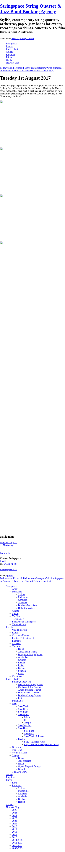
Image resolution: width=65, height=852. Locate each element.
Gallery (9, 51)
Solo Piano (23, 711)
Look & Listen (13, 49)
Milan (27, 717)
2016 (14, 837)
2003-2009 (17, 848)
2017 (14, 834)
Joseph (27, 722)
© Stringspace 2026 (8, 570)
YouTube (16, 616)
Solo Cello (23, 709)
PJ (25, 720)
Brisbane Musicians (27, 605)
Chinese (22, 660)
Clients (15, 610)
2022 (14, 821)
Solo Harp (23, 728)
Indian (21, 673)
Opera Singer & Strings (29, 766)
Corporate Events (20, 635)
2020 (14, 826)
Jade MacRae (24, 761)
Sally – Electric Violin (34, 741)
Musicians (17, 591)
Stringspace (11, 43)
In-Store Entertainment (23, 638)
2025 (14, 812)
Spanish (22, 670)
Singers (15, 755)
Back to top (5, 553)
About (15, 589)
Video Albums (19, 624)
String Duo (17, 700)
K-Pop (21, 668)
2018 (14, 831)
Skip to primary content (22, 38)
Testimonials (18, 619)
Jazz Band (17, 750)
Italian (21, 665)
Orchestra (16, 747)
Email (3, 561)
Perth (20, 698)
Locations (16, 785)
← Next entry (6, 545)
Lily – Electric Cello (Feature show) (41, 744)
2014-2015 (17, 840)
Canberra (22, 600)
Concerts (16, 643)
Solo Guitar (23, 714)
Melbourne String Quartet (30, 684)
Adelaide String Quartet (29, 690)
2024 (14, 815)
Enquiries (10, 54)
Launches (16, 640)
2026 (14, 810)
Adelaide (22, 602)
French (21, 662)
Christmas (17, 676)
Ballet (21, 649)
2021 (14, 823)
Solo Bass (29, 733)
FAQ (14, 782)
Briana (21, 758)
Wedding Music (19, 630)
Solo (14, 703)
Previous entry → (8, 542)
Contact (9, 60)
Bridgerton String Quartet (30, 654)
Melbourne (23, 597)
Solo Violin (23, 706)
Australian (23, 657)
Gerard (21, 769)
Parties (15, 632)
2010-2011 (17, 845)
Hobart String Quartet (28, 692)
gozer (10, 575)
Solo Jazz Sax (24, 725)
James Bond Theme (27, 651)
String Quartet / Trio (21, 681)
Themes (16, 646)
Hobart (21, 801)
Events (9, 46)
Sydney (21, 594)
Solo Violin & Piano (34, 736)
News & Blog (12, 62)
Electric (21, 739)
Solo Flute (29, 731)
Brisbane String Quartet (29, 695)
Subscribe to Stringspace (24, 621)
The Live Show (19, 771)
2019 (14, 829)
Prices (9, 57)
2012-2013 (17, 842)
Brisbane (22, 799)
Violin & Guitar (19, 752)
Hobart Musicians (26, 608)
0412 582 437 (10, 563)
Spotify (15, 613)
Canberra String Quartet (29, 687)
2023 (14, 818)
